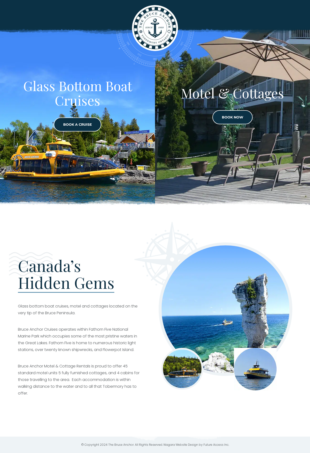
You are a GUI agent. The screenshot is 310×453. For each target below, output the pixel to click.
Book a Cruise (77, 124)
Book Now (232, 117)
